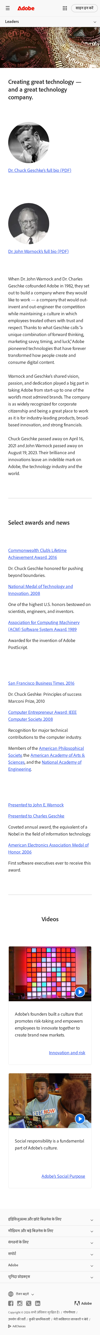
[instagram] (19, 1303)
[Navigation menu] (7, 8)
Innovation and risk (67, 1053)
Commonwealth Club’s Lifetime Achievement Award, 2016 (37, 554)
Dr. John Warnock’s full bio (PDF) (38, 251)
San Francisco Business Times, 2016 (41, 683)
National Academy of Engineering (44, 766)
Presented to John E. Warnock (36, 805)
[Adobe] (25, 8)
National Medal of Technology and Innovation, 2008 (40, 590)
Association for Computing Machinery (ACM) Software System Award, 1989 (43, 626)
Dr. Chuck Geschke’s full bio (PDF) (39, 170)
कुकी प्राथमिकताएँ (39, 1319)
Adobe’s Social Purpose (63, 1176)
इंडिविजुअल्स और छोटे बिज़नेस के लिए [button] (35, 1219)
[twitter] (28, 1303)
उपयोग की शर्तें (16, 1319)
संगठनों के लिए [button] (18, 1242)
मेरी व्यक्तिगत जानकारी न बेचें (71, 1319)
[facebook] (10, 1303)
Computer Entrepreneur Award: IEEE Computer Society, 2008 (42, 716)
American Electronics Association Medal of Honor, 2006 (48, 849)
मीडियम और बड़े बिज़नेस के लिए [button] (30, 1231)
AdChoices (19, 1326)
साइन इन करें (84, 8)
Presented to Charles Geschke (36, 816)
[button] (65, 8)
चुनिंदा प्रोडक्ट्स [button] (19, 1277)
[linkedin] (37, 1303)
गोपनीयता (69, 1312)
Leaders (12, 22)
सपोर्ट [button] (12, 1254)
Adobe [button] (13, 1265)
